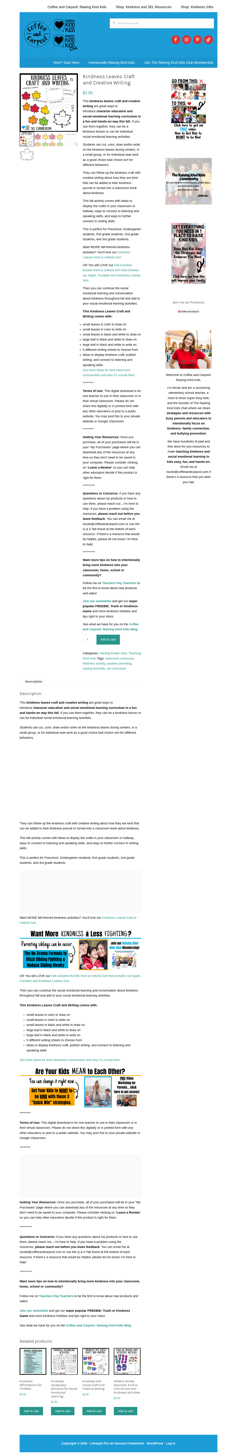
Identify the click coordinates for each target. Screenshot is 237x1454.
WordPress (155, 1443)
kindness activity (94, 663)
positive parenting (119, 663)
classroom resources (119, 658)
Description (33, 681)
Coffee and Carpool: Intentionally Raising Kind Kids (51, 35)
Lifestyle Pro (99, 1443)
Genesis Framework (129, 1443)
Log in (170, 1443)
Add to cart (108, 639)
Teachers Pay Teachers (119, 583)
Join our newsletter (97, 601)
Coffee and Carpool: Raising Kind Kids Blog (98, 1325)
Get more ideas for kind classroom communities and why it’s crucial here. (70, 1060)
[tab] (34, 681)
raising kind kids (94, 668)
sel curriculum (116, 668)
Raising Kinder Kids (113, 653)
